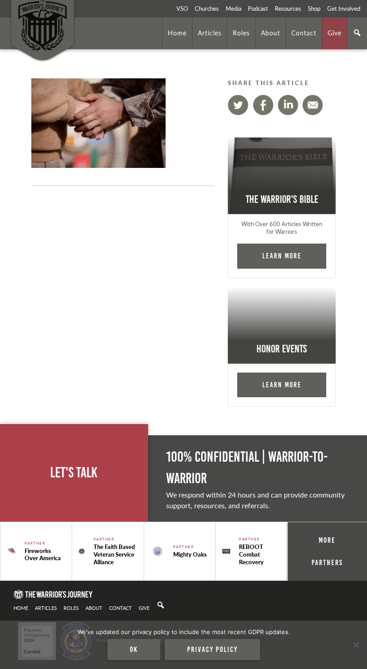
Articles (210, 32)
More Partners (327, 551)
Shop (314, 8)
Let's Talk (74, 472)
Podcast (258, 8)
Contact (303, 32)
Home (177, 32)
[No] (355, 644)
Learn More (282, 256)
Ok (134, 649)
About (270, 32)
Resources (288, 8)
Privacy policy (212, 649)
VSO (182, 8)
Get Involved (343, 8)
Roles (241, 32)
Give (334, 32)
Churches (207, 8)
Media (233, 8)
